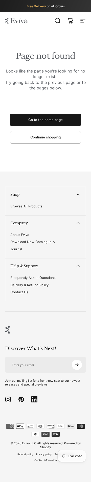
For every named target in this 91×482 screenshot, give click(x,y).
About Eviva (19, 235)
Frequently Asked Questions (33, 278)
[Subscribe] (77, 365)
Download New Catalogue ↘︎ (33, 242)
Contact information (45, 460)
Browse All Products (26, 206)
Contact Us (19, 292)
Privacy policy (44, 454)
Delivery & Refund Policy (29, 285)
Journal (16, 249)
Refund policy (25, 454)
